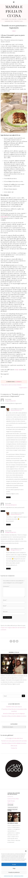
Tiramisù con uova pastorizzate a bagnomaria (14, 27)
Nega (14, 868)
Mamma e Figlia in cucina (14, 11)
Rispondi (3, 407)
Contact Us (14, 748)
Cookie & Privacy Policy (8, 875)
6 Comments (18, 381)
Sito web (5, 611)
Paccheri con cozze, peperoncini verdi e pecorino (14, 740)
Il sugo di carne (23, 387)
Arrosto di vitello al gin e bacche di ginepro (14, 713)
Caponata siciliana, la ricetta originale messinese (14, 716)
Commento (6, 586)
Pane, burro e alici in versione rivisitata (11, 384)
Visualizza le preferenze (14, 872)
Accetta (14, 864)
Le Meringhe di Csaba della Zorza (14, 738)
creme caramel (19, 369)
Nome (5, 600)
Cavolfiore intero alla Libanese (14, 706)
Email (5, 605)
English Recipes (11, 801)
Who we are (14, 745)
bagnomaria (4, 216)
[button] (26, 851)
